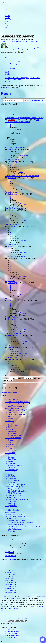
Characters (9, 20)
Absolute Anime (11, 8)
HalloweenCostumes (12, 631)
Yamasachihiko (24, 156)
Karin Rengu (12, 194)
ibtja (9, 210)
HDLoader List (10, 590)
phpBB (12, 559)
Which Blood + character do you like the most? (22, 176)
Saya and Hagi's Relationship (15, 256)
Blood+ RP (9, 345)
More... (7, 28)
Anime (7, 18)
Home (7, 16)
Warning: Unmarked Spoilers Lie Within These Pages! (20, 41)
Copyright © (5, 596)
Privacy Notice (39, 596)
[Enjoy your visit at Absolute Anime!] (17, 37)
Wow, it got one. (11, 357)
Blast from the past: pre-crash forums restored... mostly (24, 118)
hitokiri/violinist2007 (15, 301)
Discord (8, 88)
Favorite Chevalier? (12, 224)
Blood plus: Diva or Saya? (14, 160)
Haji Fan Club (10, 281)
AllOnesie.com (10, 637)
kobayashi (22, 188)
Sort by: (21, 378)
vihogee (10, 149)
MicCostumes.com (12, 635)
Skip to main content (8, 2)
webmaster (11, 120)
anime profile (18, 48)
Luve (21, 172)
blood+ (7, 299)
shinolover (11, 246)
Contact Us (29, 596)
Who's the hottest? (11, 192)
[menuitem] (16, 62)
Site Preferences (8, 623)
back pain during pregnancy (15, 147)
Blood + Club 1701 (12, 317)
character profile (33, 48)
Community (9, 24)
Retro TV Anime (11, 22)
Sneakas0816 (12, 226)
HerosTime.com (11, 633)
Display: (6, 378)
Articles (8, 26)
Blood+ (6, 94)
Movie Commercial (12, 244)
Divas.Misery (12, 162)
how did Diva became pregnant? (16, 208)
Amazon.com (10, 629)
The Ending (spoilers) (13, 333)
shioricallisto (12, 178)
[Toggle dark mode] (6, 12)
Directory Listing (11, 592)
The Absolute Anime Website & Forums (22, 121)
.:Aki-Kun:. (23, 204)
